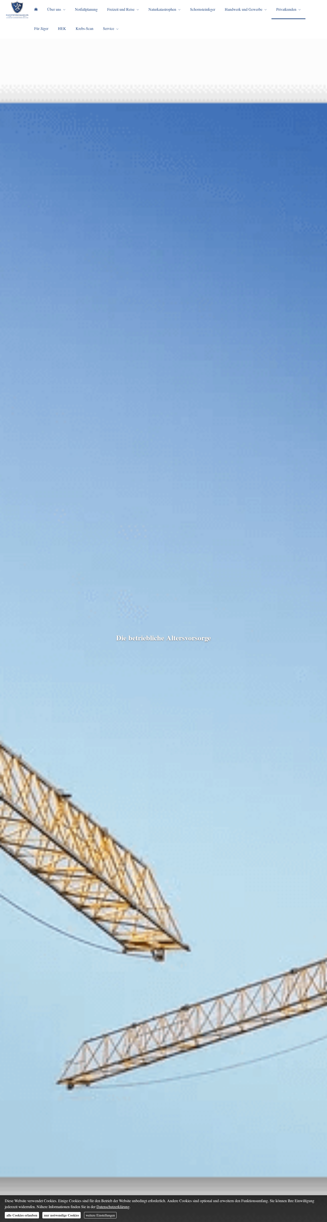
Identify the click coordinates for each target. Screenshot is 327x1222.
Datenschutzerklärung (113, 1206)
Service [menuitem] (108, 28)
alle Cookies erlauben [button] (21, 1215)
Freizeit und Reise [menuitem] (121, 9)
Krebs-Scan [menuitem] (84, 28)
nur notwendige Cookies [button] (61, 1215)
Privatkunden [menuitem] (286, 9)
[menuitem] (35, 9)
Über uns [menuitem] (54, 9)
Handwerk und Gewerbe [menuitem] (243, 9)
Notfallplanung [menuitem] (86, 9)
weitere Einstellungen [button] (100, 1215)
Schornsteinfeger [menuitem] (202, 9)
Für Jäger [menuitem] (41, 28)
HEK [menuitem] (62, 28)
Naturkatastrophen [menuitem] (162, 9)
